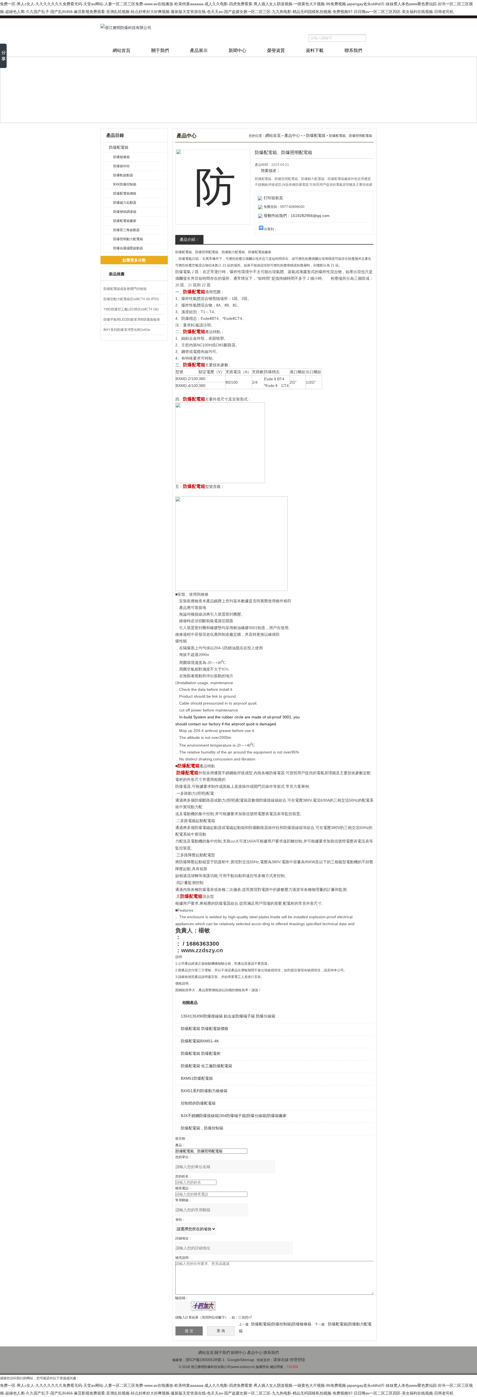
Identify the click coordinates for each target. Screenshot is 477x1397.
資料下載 (315, 50)
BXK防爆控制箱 (124, 184)
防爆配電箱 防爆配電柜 (201, 1053)
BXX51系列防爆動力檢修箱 (204, 1091)
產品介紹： (189, 239)
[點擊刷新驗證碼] (203, 1306)
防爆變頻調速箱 (124, 212)
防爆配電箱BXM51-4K (200, 1041)
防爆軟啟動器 (123, 175)
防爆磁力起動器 (124, 203)
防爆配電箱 (118, 147)
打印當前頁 (273, 198)
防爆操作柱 (121, 166)
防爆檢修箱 (121, 157)
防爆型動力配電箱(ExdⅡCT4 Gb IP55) (131, 299)
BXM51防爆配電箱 (197, 1078)
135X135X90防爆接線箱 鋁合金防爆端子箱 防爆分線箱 (228, 1016)
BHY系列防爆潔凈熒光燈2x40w (127, 330)
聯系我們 (353, 50)
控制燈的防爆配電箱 (198, 1103)
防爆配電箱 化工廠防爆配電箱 (206, 1066)
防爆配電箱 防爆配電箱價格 (204, 1028)
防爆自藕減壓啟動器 (128, 248)
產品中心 (292, 135)
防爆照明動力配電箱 (128, 239)
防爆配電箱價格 (124, 193)
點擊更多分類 (134, 260)
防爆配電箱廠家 (124, 221)
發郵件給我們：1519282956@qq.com (297, 215)
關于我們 (160, 50)
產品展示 (199, 50)
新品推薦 (116, 274)
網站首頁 (121, 50)
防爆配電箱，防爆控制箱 (202, 1128)
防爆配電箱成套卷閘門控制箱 (125, 289)
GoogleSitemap (240, 1359)
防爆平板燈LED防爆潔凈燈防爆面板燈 (132, 319)
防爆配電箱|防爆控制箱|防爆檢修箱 (281, 1324)
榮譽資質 (276, 50)
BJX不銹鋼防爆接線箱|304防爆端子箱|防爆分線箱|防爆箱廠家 (234, 1115)
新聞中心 (237, 50)
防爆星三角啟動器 (126, 230)
